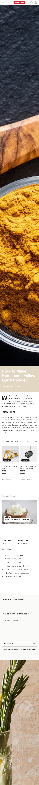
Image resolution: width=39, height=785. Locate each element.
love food (11, 386)
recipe (18, 386)
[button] (3, 3)
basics (4, 386)
